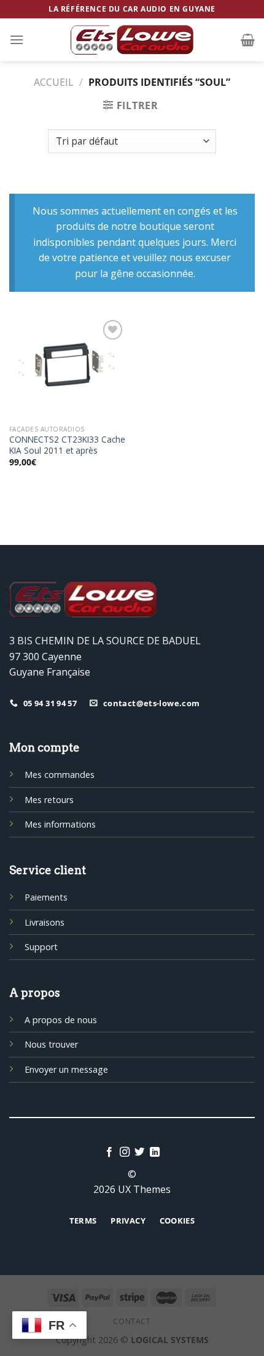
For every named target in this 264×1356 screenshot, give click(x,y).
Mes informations (60, 824)
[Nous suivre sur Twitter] (139, 1152)
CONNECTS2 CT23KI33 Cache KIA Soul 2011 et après (67, 444)
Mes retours (49, 800)
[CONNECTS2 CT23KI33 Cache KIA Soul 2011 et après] (67, 368)
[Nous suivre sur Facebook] (109, 1152)
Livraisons (44, 922)
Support (41, 947)
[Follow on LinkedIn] (155, 1152)
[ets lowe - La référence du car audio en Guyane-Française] (132, 40)
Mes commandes (60, 774)
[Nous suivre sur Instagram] (125, 1152)
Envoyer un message (66, 1069)
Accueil (54, 82)
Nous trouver (51, 1044)
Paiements (46, 897)
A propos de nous (61, 1020)
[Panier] (248, 39)
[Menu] (16, 40)
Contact (131, 1321)
